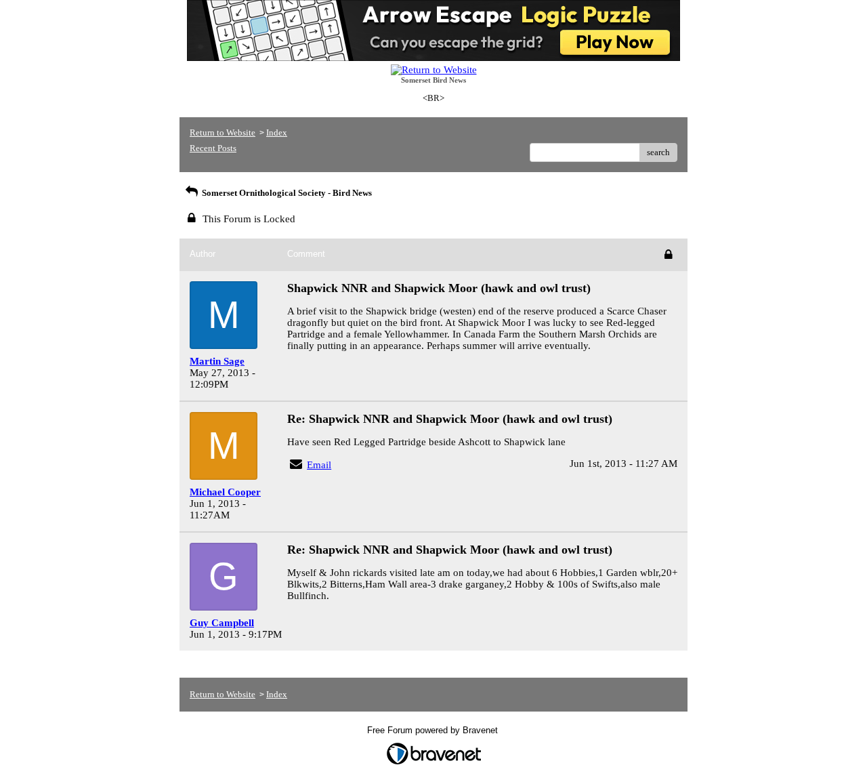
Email (319, 464)
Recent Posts (213, 148)
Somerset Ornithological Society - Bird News (286, 193)
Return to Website (222, 132)
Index (276, 132)
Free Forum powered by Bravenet (434, 730)
